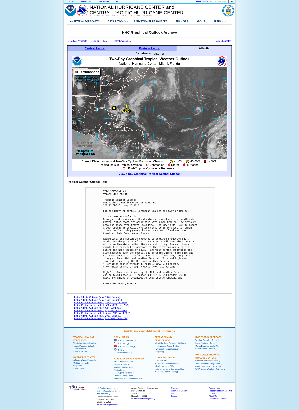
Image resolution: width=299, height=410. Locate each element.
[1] (162, 53)
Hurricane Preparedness (129, 358)
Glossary (174, 396)
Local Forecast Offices (204, 348)
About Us (213, 396)
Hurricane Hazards (122, 364)
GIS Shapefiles (223, 41)
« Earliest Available (77, 41)
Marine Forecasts (84, 357)
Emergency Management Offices (127, 378)
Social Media (121, 337)
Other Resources (165, 357)
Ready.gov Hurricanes (123, 372)
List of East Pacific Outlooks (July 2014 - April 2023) (100, 310)
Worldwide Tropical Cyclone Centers (207, 356)
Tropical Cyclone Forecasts (83, 339)
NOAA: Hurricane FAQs (164, 366)
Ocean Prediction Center (205, 346)
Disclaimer (175, 388)
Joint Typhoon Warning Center (207, 363)
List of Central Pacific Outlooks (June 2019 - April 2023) (102, 313)
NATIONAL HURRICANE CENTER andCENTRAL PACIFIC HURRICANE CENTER (137, 10)
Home (71, 2)
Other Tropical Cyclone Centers (208, 366)
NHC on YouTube (125, 346)
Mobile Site (86, 2)
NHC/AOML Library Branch (166, 363)
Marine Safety (119, 370)
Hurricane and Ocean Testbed (167, 346)
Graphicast (77, 365)
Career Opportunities (217, 398)
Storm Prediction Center (205, 343)
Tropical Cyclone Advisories (84, 343)
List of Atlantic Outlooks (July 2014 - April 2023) (98, 308)
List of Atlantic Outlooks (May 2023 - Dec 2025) (98, 300)
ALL (156, 53)
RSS (118, 2)
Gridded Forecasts (81, 363)
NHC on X (122, 343)
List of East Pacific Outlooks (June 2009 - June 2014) (101, 318)
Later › (106, 41)
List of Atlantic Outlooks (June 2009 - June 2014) (98, 316)
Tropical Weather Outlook (83, 346)
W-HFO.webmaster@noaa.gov (144, 398)
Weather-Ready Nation (123, 375)
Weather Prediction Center (206, 340)
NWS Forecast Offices (208, 337)
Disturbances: (144, 53)
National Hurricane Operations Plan (169, 369)
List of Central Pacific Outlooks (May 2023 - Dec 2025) (101, 305)
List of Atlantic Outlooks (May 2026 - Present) (97, 297)
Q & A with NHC (161, 360)
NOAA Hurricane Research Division (169, 343)
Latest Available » (123, 41)
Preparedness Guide (122, 361)
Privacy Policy (214, 388)
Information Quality (179, 390)
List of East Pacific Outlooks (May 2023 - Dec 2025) (100, 302)
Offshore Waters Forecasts (84, 360)
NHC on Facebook (125, 340)
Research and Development (163, 339)
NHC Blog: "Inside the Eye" (122, 351)
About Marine (78, 368)
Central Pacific (95, 48)
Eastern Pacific (149, 48)
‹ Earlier (95, 41)
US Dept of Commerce (106, 388)
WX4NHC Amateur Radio (165, 371)
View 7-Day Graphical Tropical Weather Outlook (149, 173)
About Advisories (80, 351)
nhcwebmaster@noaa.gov (107, 404)
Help (173, 393)
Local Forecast (201, 2)
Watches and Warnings (123, 367)
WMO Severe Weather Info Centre (209, 369)
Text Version (103, 2)
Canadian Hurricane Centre (206, 360)
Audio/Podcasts (79, 348)
